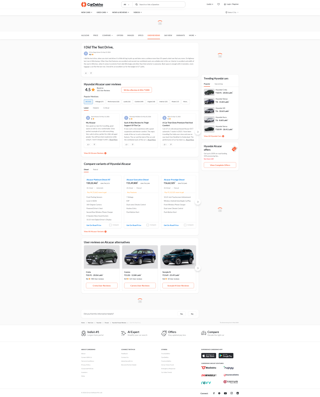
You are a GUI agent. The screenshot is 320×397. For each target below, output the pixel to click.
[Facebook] (213, 393)
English (209, 4)
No (192, 314)
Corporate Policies (87, 369)
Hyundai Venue (222, 99)
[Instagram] (231, 393)
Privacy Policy (85, 365)
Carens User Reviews (140, 285)
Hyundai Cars (216, 136)
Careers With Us (86, 357)
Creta (88, 272)
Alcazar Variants (97, 231)
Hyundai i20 (220, 108)
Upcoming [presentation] (219, 84)
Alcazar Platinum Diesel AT (98, 179)
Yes (181, 314)
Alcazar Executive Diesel (137, 179)
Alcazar (85, 35)
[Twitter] (219, 393)
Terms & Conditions (87, 361)
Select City (232, 12)
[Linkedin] (237, 393)
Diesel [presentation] (86, 169)
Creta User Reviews (102, 285)
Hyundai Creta (221, 90)
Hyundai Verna (221, 126)
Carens (127, 272)
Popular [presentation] (207, 84)
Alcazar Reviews (97, 153)
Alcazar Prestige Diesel (174, 179)
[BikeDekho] (208, 368)
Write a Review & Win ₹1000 (137, 90)
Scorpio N (166, 272)
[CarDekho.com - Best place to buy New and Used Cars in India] (92, 4)
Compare (116, 225)
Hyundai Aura (221, 117)
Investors (84, 372)
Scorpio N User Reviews (178, 285)
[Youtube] (225, 393)
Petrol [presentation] (95, 169)
